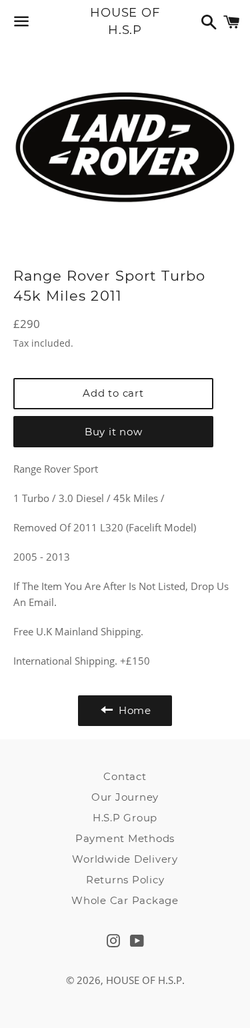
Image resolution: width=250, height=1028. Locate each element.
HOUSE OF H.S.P (125, 21)
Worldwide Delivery (125, 859)
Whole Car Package (125, 900)
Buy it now (114, 431)
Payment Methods (125, 838)
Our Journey (125, 797)
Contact (124, 776)
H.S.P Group (125, 817)
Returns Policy (125, 879)
